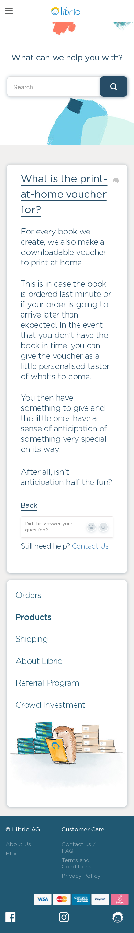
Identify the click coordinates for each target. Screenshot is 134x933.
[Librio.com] (120, 917)
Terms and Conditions (76, 863)
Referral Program (47, 683)
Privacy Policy (81, 876)
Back (29, 505)
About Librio (39, 661)
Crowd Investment (50, 705)
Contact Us (90, 546)
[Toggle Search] (113, 86)
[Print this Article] (115, 180)
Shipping (31, 639)
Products (33, 617)
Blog (12, 853)
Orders (28, 595)
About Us (18, 844)
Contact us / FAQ (79, 848)
